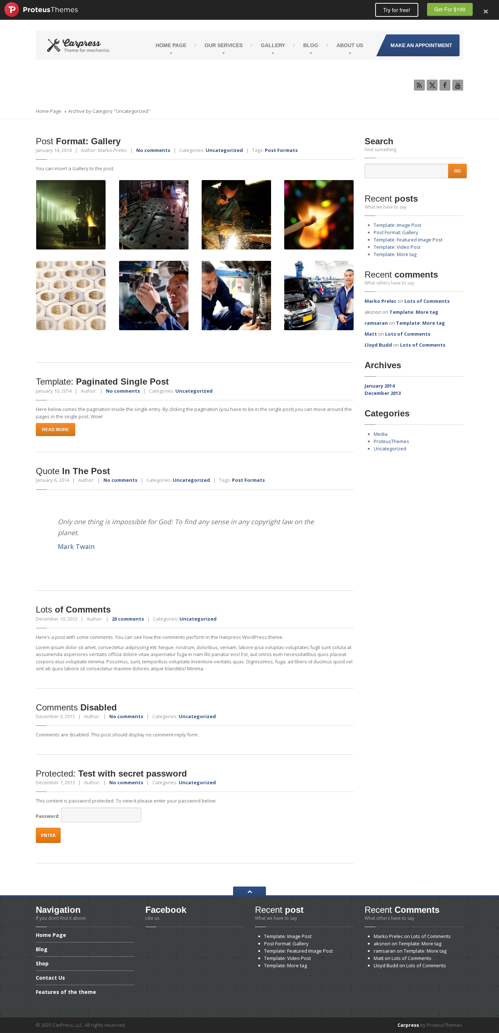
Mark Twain (76, 546)
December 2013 (383, 393)
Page (171, 45)
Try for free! (396, 10)
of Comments (73, 609)
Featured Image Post (408, 239)
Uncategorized (224, 150)
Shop (42, 963)
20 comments (128, 618)
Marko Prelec (380, 301)
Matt (371, 334)
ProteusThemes (391, 441)
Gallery (273, 45)
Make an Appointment (421, 45)
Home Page (48, 111)
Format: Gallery (78, 141)
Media (381, 434)
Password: (48, 816)
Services (224, 45)
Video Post (397, 247)
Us (349, 45)
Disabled (76, 707)
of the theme (66, 991)
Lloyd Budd (378, 345)
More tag (395, 254)
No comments (153, 150)
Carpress (408, 1025)
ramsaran (376, 323)
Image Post (397, 225)
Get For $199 (449, 9)
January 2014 (380, 385)
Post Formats (281, 150)
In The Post (73, 471)
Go (457, 171)
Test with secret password (111, 773)
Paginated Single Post (102, 381)
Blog (310, 45)
